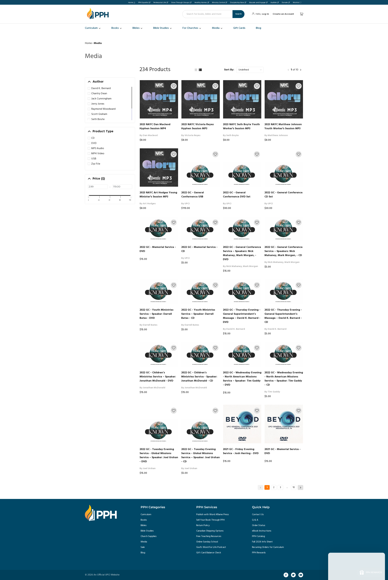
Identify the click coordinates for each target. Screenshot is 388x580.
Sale (143, 547)
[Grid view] (195, 70)
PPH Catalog (258, 536)
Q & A (255, 520)
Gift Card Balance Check (208, 553)
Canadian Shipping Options (210, 531)
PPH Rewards (259, 553)
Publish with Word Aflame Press (212, 515)
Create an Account (283, 14)
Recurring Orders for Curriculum (268, 547)
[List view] (200, 70)
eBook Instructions (261, 531)
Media (144, 542)
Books (144, 520)
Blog (143, 553)
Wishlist (296, 2)
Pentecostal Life (159, 2)
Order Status (258, 525)
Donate (285, 2)
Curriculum (146, 515)
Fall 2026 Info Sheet (262, 542)
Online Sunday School (207, 542)
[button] (174, 86)
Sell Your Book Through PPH (210, 520)
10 (294, 487)
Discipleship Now (237, 2)
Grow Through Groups (180, 2)
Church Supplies (149, 536)
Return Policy (203, 525)
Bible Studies (147, 531)
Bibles (144, 525)
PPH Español (143, 2)
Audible (274, 2)
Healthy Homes (200, 2)
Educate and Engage (257, 2)
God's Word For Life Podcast (211, 547)
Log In (265, 14)
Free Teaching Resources (208, 536)
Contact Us (258, 515)
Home (130, 2)
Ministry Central (218, 2)
